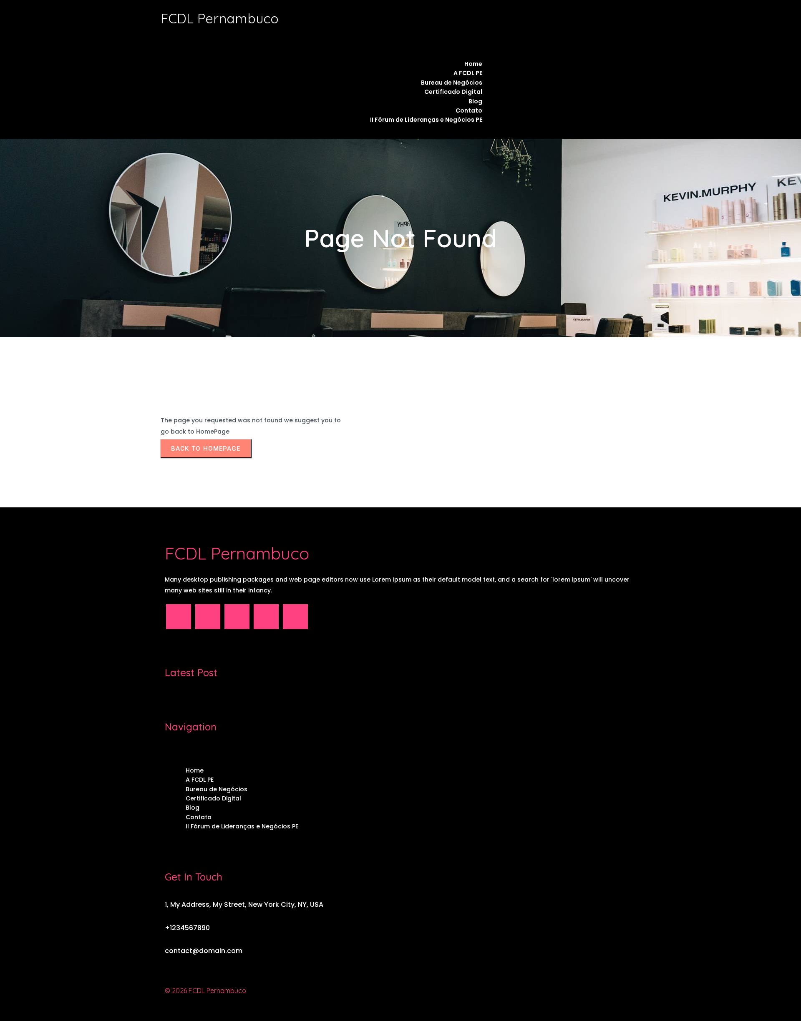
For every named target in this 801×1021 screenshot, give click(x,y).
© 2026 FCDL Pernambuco (205, 990)
